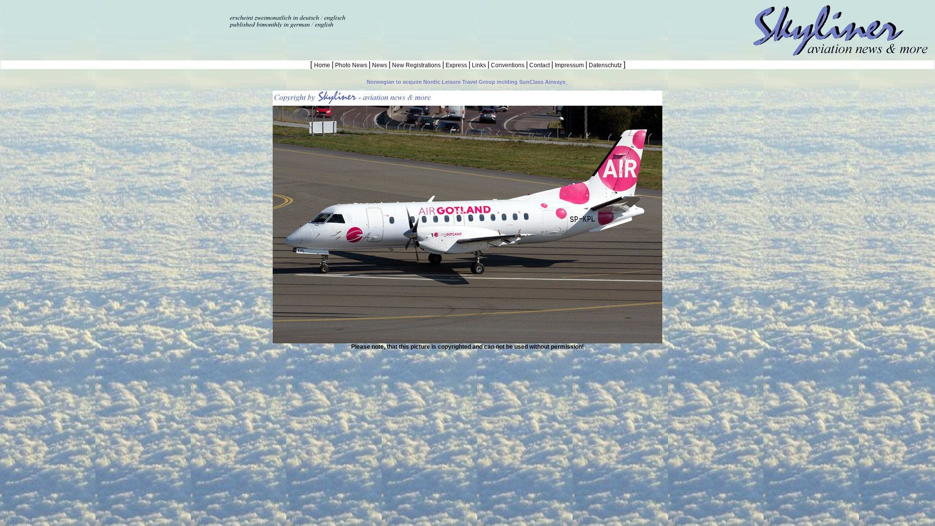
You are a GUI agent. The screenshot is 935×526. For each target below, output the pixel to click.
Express (456, 65)
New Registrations (416, 65)
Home (323, 65)
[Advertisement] (114, 14)
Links (478, 65)
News (380, 65)
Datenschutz (605, 65)
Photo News (351, 65)
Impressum (569, 65)
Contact (539, 65)
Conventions (507, 65)
